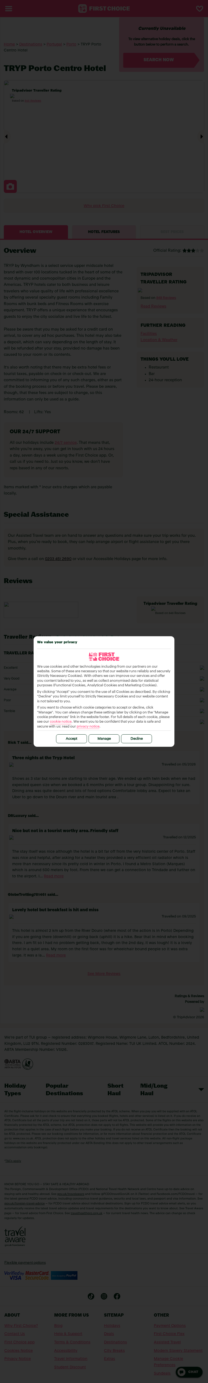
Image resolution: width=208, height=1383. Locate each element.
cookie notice (61, 721)
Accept (71, 739)
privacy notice (88, 726)
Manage (104, 739)
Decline (137, 739)
